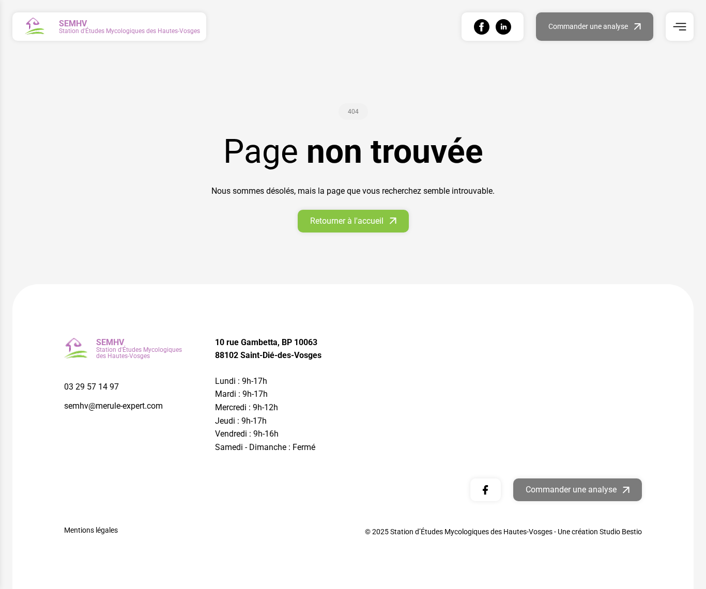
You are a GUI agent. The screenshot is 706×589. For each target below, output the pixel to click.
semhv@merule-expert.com (113, 406)
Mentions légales (91, 530)
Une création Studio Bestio (600, 532)
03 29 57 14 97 (91, 387)
